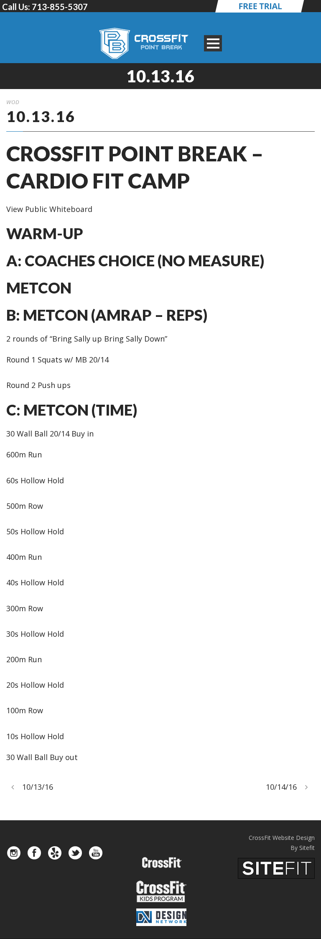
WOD (13, 102)
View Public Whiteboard (49, 209)
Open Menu (213, 43)
